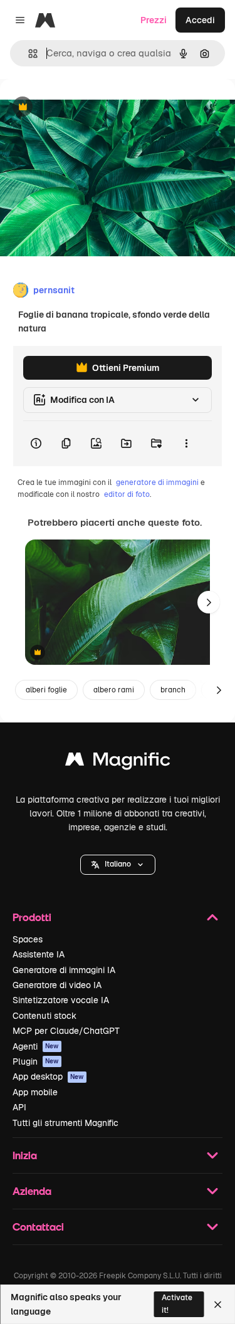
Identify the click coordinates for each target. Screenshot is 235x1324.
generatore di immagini (157, 482)
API (19, 1107)
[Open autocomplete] (28, 53)
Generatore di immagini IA (64, 970)
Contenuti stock (44, 1015)
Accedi (200, 20)
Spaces (28, 939)
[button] (117, 865)
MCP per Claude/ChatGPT (66, 1030)
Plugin (36, 1061)
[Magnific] (117, 762)
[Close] (217, 1304)
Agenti (36, 1046)
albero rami (113, 690)
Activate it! (177, 1304)
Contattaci (38, 1226)
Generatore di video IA (57, 985)
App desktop (48, 1076)
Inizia (25, 1155)
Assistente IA (39, 954)
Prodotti (32, 917)
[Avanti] (208, 602)
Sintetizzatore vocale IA (61, 1000)
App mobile (35, 1092)
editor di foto (127, 494)
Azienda (32, 1190)
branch (172, 690)
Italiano (118, 864)
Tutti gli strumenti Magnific (65, 1123)
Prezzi (153, 20)
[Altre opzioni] (186, 443)
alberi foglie (46, 690)
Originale (83, 107)
